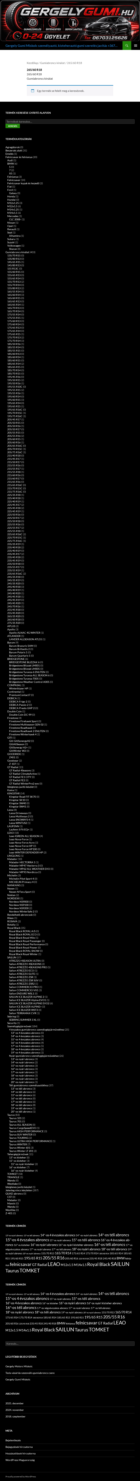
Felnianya (12, 176)
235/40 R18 (14, 547)
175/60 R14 (14, 324)
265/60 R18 (14, 619)
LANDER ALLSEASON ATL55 (25, 639)
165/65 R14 (14, 304)
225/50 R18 (14, 521)
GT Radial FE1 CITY (20, 776)
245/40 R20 (14, 593)
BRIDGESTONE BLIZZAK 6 (24, 662)
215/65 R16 (14, 481)
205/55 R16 (14, 435)
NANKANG (14, 885)
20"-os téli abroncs (21, 1111)
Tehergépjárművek (17, 1154)
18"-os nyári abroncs (22, 1075)
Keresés (12, 126)
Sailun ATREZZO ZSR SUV (24, 980)
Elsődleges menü (135, 45)
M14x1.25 (13, 209)
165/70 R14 (14, 311)
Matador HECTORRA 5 (22, 862)
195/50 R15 (14, 380)
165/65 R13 (14, 301)
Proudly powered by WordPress (20, 1476)
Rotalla (11, 924)
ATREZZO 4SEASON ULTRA (25, 960)
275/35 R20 (14, 622)
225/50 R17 (14, 517)
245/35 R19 (14, 580)
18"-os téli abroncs (21, 1105)
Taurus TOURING (18, 1137)
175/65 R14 (14, 330)
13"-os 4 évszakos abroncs (25, 1032)
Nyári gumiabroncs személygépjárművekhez (34, 1055)
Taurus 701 (15, 1121)
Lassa (10, 809)
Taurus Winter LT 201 (21, 1150)
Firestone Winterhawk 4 (22, 734)
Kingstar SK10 (17, 799)
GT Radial (12, 767)
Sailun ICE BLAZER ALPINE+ (25, 1006)
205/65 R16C (14, 445)
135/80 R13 (14, 258)
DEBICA (12, 698)
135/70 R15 (14, 255)
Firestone (12, 717)
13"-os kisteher (17, 1157)
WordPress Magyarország (20, 1460)
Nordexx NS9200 (19, 908)
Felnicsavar (13, 180)
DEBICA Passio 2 (18, 704)
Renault (11, 229)
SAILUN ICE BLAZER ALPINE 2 (26, 996)
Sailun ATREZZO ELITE (22, 973)
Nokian (11, 895)
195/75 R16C (14, 416)
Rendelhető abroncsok (20, 914)
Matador (12, 858)
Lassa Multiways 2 (19, 816)
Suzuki (11, 242)
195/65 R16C (14, 409)
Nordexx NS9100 (19, 904)
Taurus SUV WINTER (20, 1134)
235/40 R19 (14, 550)
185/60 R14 (14, 357)
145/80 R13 (14, 265)
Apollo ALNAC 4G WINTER (24, 632)
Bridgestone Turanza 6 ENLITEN (27, 672)
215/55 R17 (14, 468)
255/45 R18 (14, 609)
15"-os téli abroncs (86, 1240)
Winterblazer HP (18, 688)
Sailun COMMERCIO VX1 (23, 990)
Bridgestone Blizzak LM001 (24, 665)
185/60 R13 (14, 353)
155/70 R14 (14, 284)
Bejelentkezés (13, 1440)
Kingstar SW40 (17, 803)
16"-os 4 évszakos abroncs (25, 1042)
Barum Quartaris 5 (19, 655)
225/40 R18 (14, 498)
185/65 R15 (14, 366)
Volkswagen (14, 245)
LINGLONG (13, 855)
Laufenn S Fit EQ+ (19, 829)
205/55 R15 (14, 432)
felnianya (70, 1323)
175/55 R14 (14, 314)
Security (12, 1023)
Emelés (9, 153)
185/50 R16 (14, 344)
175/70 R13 (14, 337)
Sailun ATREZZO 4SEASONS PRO (28, 967)
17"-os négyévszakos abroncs (52, 1308)
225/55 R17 (14, 527)
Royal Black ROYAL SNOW (24, 950)
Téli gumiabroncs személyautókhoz (28, 1085)
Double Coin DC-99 (20, 714)
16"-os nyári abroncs (44, 1245)
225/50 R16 (14, 514)
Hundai (11, 199)
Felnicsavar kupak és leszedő (23, 183)
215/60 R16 (14, 475)
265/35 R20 (14, 616)
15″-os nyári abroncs (22, 1065)
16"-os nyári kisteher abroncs (76, 1244)
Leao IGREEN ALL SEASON (24, 836)
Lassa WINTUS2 (18, 822)
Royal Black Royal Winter (23, 954)
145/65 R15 (14, 262)
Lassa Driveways (18, 813)
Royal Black (13, 927)
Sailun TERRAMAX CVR (22, 1013)
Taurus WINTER (18, 1144)
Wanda (11, 1180)
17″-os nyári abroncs (22, 1072)
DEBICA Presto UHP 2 (22, 708)
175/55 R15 (14, 317)
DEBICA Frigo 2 (18, 701)
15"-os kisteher (17, 1160)
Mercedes (12, 216)
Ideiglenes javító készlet (20, 786)
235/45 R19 (14, 560)
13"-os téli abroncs (21, 1088)
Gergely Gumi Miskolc (17, 1379)
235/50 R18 (14, 563)
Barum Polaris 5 (18, 652)
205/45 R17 (14, 419)
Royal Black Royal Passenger (25, 941)
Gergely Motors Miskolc (19, 1366)
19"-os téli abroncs (21, 1108)
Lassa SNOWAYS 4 (19, 819)
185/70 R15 (14, 373)
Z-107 (12, 763)
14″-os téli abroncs (21, 1091)
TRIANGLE (13, 1177)
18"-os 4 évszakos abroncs (25, 1049)
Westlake (12, 1183)
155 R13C (13, 268)
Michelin (12, 875)
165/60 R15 (14, 298)
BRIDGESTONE (16, 658)
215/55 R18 (14, 471)
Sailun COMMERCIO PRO (24, 986)
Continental (14, 691)
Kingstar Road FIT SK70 (22, 796)
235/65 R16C (14, 573)
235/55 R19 (14, 570)
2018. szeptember (15, 1416)
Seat (9, 232)
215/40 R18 (14, 455)
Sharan (13, 248)
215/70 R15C (14, 488)
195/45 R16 (14, 376)
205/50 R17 (14, 429)
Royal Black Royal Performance (27, 944)
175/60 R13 (14, 321)
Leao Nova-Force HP (21, 845)
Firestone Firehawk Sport (23, 721)
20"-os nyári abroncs (22, 1082)
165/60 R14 (14, 294)
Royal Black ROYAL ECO (23, 934)
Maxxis (11, 1203)
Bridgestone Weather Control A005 (29, 681)
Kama (10, 790)
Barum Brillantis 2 (19, 649)
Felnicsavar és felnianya (18, 157)
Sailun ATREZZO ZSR (21, 977)
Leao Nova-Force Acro (22, 842)
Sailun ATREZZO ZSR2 (22, 983)
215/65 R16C (14, 485)
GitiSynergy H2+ (18, 747)
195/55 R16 (14, 393)
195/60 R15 (14, 399)
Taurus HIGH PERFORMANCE (26, 1131)
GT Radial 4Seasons (20, 770)
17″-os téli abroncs (21, 1101)
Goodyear (12, 760)
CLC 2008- (15, 219)
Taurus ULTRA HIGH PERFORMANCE (30, 1141)
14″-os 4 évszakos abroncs (25, 1036)
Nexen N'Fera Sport (20, 891)
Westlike (10, 1209)
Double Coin (14, 711)
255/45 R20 (14, 612)
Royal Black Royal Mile (22, 937)
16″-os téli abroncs (21, 1098)
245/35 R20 (14, 583)
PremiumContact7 (19, 694)
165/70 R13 (14, 307)
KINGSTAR (13, 793)
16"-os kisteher (17, 1167)
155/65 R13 (14, 275)
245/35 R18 (14, 576)
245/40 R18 (14, 586)
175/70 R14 (14, 340)
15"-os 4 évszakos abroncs (25, 1039)
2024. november (14, 1409)
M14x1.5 (12, 212)
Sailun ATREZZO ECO (21, 970)
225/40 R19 (14, 501)
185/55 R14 (14, 347)
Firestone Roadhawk (20, 727)
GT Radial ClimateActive (23, 773)
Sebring (11, 1016)
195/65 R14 (14, 403)
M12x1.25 (13, 202)
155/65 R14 (14, 278)
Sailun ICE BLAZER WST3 (23, 1009)
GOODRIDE (14, 754)
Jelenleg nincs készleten (18, 1190)
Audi (10, 160)
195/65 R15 (14, 406)
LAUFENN (13, 826)
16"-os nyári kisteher (22, 1170)
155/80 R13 (14, 288)
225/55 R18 (14, 530)
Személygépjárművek (19, 1026)
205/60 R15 (14, 439)
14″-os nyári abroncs (22, 1062)
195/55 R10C (14, 386)
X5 (10, 173)
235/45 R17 (14, 553)
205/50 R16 (14, 426)
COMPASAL (14, 685)
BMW (10, 163)
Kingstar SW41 (17, 806)
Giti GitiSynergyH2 (19, 740)
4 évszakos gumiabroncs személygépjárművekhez (36, 1029)
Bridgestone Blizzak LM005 (24, 668)
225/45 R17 (14, 504)
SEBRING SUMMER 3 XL (23, 1019)
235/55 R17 (14, 567)
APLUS (11, 626)
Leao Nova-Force (18, 839)
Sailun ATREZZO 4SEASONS (25, 963)
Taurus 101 (15, 1118)
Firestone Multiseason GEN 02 (26, 724)
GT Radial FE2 (17, 780)
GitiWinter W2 (17, 750)
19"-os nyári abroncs (22, 1078)
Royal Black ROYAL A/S (22, 931)
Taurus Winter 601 (19, 1147)
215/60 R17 (14, 478)
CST (9, 1196)
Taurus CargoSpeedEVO (22, 1127)
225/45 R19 (14, 511)
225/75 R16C (14, 540)
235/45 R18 (14, 557)
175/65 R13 (14, 327)
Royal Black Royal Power (23, 947)
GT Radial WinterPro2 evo (24, 783)
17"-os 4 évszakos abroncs (25, 1045)
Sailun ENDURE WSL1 (21, 993)
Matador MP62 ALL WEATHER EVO (29, 868)
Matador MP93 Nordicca (23, 872)
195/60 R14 (14, 396)
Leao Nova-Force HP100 (23, 849)
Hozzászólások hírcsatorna (20, 1453)
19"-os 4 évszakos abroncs (25, 1052)
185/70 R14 (14, 370)
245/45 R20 (14, 603)
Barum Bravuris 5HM (21, 645)
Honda (11, 196)
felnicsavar (21, 1264)
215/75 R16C (14, 491)
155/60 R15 (14, 271)
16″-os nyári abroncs (22, 1068)
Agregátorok (12, 147)
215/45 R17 (14, 458)
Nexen (11, 888)
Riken (10, 918)
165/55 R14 (14, 291)
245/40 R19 (14, 590)
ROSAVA (12, 921)
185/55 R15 (14, 350)
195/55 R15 (14, 389)
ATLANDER (14, 635)
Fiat (9, 186)
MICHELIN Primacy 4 (21, 881)
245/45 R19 (14, 599)
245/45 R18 (14, 596)
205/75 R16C (14, 452)
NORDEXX (13, 898)
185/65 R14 (14, 363)
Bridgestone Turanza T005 (24, 678)
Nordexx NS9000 (19, 901)
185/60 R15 (14, 360)
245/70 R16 (14, 606)
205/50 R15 (14, 422)
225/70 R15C (14, 537)
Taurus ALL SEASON (20, 1124)
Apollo (11, 629)
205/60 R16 (14, 442)
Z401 (12, 757)
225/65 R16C (14, 534)
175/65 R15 (14, 334)
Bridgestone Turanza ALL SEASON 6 (29, 675)
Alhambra (14, 235)
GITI (9, 737)
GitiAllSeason (16, 744)
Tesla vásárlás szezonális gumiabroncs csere (30, 1372)
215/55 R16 (14, 465)
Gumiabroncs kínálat (52, 63)
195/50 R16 (14, 383)
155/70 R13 (14, 281)
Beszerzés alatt (13, 150)
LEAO (10, 832)
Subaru (11, 239)
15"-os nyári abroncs (60, 1240)
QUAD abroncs (14, 1193)
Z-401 (8, 1213)
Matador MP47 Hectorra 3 (24, 865)
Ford (10, 189)
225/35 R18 (14, 494)
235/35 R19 (14, 544)
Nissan (11, 222)
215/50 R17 (14, 462)
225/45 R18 (14, 508)
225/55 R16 (14, 524)
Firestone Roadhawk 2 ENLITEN (27, 731)
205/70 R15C (14, 448)
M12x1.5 (12, 206)
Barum (11, 642)
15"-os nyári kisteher (22, 1164)
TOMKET (12, 1173)
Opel (10, 225)
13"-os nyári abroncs (22, 1059)
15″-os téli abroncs (21, 1095)
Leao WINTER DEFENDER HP (26, 852)
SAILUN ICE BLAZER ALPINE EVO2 (29, 1003)
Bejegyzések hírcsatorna (19, 1446)
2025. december (14, 1403)
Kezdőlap (32, 63)
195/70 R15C (14, 412)
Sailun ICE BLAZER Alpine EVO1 (27, 1000)
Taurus (11, 1114)
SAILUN (11, 957)
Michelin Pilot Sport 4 (21, 878)
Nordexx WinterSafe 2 (21, 911)
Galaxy (13, 193)
